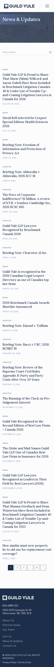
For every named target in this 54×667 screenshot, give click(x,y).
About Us (8, 620)
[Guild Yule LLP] (19, 6)
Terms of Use (24, 662)
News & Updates (13, 641)
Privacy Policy (9, 662)
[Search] (50, 52)
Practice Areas (11, 625)
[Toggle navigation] (47, 6)
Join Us (7, 636)
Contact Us (9, 645)
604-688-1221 (10, 605)
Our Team (9, 629)
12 (37, 567)
